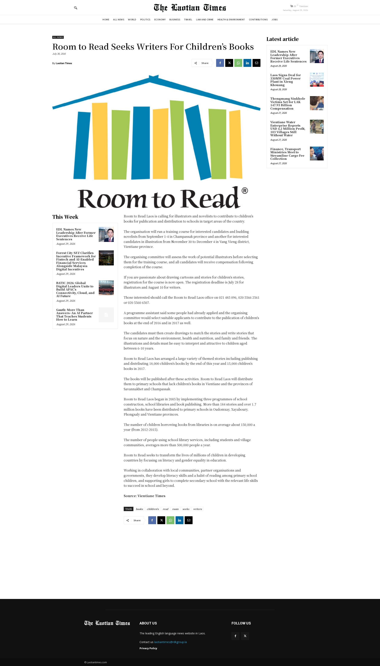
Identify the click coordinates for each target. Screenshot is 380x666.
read (165, 509)
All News (58, 37)
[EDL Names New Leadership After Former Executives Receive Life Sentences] (106, 234)
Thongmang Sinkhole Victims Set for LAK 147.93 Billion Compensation (287, 103)
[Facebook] (220, 63)
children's (153, 509)
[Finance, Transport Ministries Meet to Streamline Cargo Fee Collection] (317, 153)
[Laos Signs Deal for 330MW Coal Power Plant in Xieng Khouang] (317, 79)
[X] (229, 63)
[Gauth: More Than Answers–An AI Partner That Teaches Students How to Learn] (106, 314)
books (139, 509)
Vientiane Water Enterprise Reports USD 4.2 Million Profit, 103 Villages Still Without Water (287, 128)
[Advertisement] (190, 557)
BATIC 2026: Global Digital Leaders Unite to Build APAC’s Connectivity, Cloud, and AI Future (75, 289)
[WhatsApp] (238, 63)
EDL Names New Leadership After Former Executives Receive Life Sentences (76, 234)
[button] (75, 7)
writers (197, 509)
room (175, 509)
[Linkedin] (247, 63)
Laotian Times (64, 63)
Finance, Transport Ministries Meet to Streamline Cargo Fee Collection (287, 154)
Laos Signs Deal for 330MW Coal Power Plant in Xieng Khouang (285, 80)
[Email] (256, 63)
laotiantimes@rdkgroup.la (170, 642)
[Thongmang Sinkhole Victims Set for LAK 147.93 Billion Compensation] (317, 103)
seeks (185, 509)
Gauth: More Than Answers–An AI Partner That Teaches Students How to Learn (74, 315)
